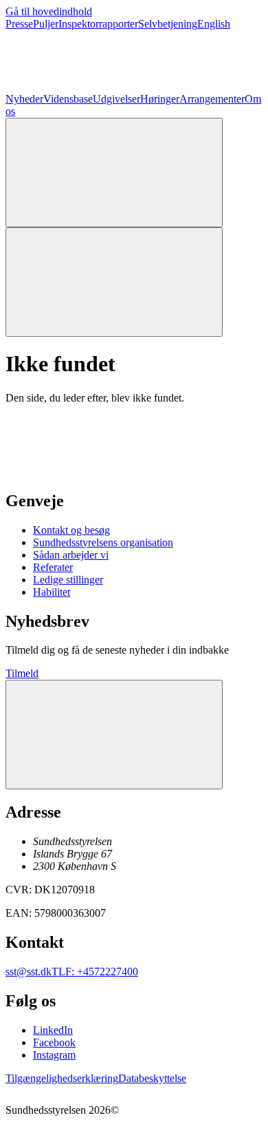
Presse (19, 24)
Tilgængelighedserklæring (61, 1078)
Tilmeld (21, 673)
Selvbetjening (167, 24)
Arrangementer (212, 99)
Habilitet (51, 592)
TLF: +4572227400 (95, 971)
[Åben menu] (114, 282)
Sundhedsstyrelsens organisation (103, 542)
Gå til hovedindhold (48, 11)
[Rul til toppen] (114, 734)
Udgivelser (116, 99)
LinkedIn (53, 1030)
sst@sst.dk (28, 971)
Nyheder (24, 99)
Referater (53, 567)
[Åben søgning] (114, 172)
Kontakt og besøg (71, 530)
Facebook (54, 1042)
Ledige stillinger (68, 579)
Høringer (159, 99)
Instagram (54, 1055)
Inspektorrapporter (98, 24)
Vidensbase (68, 99)
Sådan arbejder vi (71, 555)
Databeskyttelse (152, 1078)
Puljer (45, 24)
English (213, 24)
